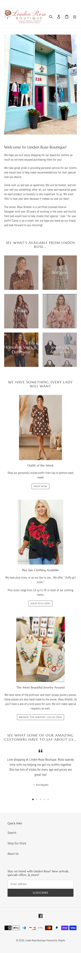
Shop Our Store (17, 843)
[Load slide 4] (44, 799)
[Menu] (75, 16)
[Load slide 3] (40, 799)
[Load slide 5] (48, 799)
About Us (13, 854)
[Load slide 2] (37, 799)
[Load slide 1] (33, 799)
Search (12, 833)
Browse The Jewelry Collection (40, 717)
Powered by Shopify (55, 940)
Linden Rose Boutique (35, 940)
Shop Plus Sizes (40, 603)
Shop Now (40, 486)
